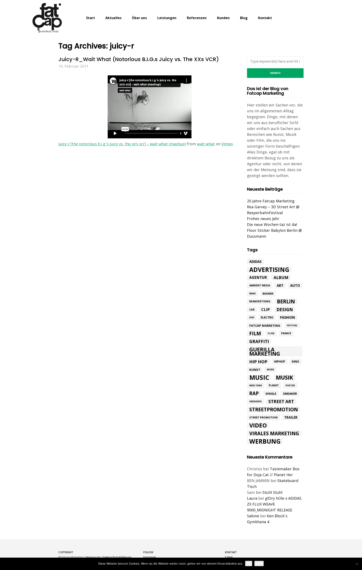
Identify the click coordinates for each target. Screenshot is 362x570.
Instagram (149, 557)
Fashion (287, 317)
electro (267, 317)
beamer (267, 293)
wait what (206, 143)
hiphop (279, 361)
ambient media (259, 285)
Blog (244, 18)
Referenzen (197, 18)
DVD (251, 317)
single (270, 393)
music (259, 377)
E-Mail (229, 557)
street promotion (263, 417)
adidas (255, 261)
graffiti (259, 341)
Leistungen (166, 18)
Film (255, 333)
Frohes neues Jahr (263, 218)
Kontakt (265, 18)
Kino (295, 361)
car (252, 309)
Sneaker (290, 393)
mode (270, 369)
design (285, 309)
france (286, 333)
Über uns (139, 18)
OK (249, 563)
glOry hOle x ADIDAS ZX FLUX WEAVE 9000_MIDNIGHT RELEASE (274, 504)
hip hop (258, 361)
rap (254, 393)
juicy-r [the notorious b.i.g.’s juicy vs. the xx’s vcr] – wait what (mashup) (122, 143)
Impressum (93, 557)
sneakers (255, 401)
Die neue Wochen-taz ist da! (272, 224)
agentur (258, 277)
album (281, 277)
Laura (252, 498)
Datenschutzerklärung (117, 557)
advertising (269, 270)
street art (281, 401)
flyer (271, 333)
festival (292, 325)
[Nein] (357, 564)
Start (90, 18)
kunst (254, 369)
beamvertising (259, 301)
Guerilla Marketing (264, 351)
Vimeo (227, 143)
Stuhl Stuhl (272, 492)
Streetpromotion (273, 409)
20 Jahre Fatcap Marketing (271, 200)
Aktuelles (113, 18)
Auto (295, 285)
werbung (265, 441)
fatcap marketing (264, 325)
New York (255, 385)
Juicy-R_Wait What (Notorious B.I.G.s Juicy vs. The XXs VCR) (138, 59)
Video (258, 425)
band (252, 293)
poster (290, 385)
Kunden (223, 18)
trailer (290, 417)
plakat (274, 385)
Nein (259, 563)
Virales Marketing (274, 433)
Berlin (286, 301)
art (280, 285)
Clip (265, 309)
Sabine (253, 515)
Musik (284, 377)
